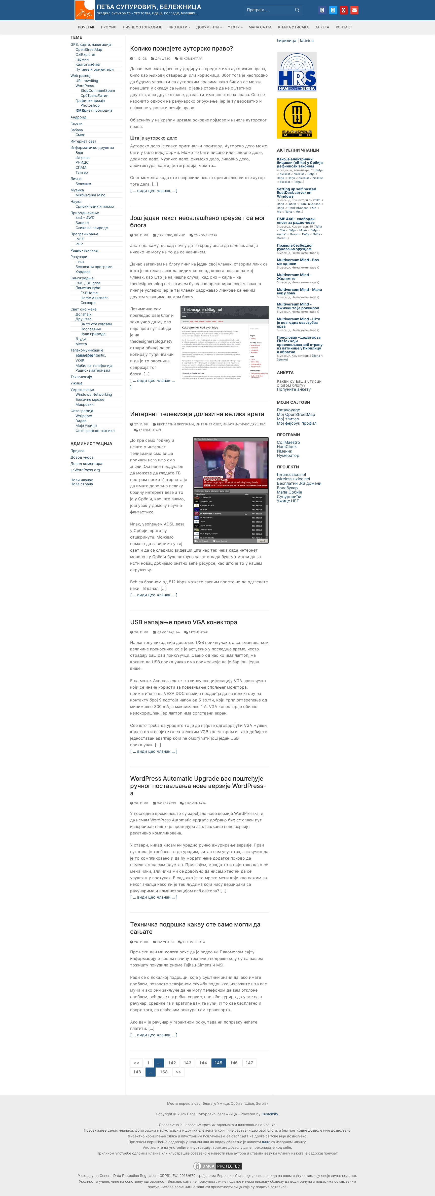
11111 (317, 200)
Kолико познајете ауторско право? (181, 48)
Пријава (77, 452)
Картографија (88, 65)
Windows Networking (94, 395)
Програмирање (84, 235)
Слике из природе (92, 229)
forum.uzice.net (291, 474)
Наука (75, 202)
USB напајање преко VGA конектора (183, 622)
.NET (80, 240)
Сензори (88, 303)
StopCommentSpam (98, 91)
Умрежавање (82, 390)
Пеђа (319, 170)
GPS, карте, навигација (90, 45)
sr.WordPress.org (85, 471)
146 (234, 1062)
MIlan (303, 230)
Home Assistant (94, 299)
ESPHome (89, 294)
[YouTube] (344, 10)
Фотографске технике (95, 431)
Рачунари (165, 942)
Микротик (85, 405)
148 (137, 1071)
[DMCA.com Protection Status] (217, 1170)
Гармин (82, 60)
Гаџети (76, 124)
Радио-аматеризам (93, 371)
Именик (284, 451)
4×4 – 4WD (85, 218)
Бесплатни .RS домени (299, 483)
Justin (292, 204)
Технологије (81, 378)
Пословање (91, 330)
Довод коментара (86, 464)
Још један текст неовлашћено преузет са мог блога (198, 221)
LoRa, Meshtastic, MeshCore (91, 356)
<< (136, 1062)
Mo (314, 208)
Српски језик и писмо (95, 207)
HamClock (287, 446)
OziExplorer (85, 55)
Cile (282, 230)
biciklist (285, 174)
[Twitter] (333, 10)
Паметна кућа (88, 289)
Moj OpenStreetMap (296, 414)
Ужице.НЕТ (288, 500)
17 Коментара (150, 430)
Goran (294, 234)
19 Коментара (193, 942)
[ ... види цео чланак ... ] (153, 190)
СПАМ (81, 168)
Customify (270, 1114)
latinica (307, 40)
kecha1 (281, 234)
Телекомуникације (86, 351)
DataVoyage (288, 409)
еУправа (83, 158)
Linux (80, 262)
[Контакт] (354, 10)
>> (179, 1071)
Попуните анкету (294, 389)
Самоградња (168, 632)
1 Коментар (198, 632)
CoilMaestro (288, 442)
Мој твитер (288, 418)
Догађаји (84, 315)
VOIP (80, 361)
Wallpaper (84, 417)
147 (249, 1062)
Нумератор (288, 455)
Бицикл (82, 224)
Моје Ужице (86, 426)
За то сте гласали (96, 325)
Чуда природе (93, 335)
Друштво (163, 58)
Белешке (83, 185)
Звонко (282, 359)
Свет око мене (83, 310)
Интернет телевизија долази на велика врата (197, 414)
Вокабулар (287, 487)
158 (164, 1071)
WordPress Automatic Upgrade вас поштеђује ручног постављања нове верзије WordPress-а (198, 786)
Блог (80, 153)
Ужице (76, 384)
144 (203, 1062)
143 (188, 1062)
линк (266, 1142)
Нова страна (81, 484)
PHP (79, 245)
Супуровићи (289, 496)
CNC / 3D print (88, 284)
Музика (77, 191)
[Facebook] (322, 10)
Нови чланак (81, 480)
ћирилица (286, 40)
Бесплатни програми (175, 424)
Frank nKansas (310, 204)
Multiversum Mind (90, 196)
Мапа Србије (289, 492)
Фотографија (81, 412)
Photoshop (90, 106)
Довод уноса (81, 458)
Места (81, 345)
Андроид (78, 118)
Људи (81, 340)
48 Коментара (190, 58)
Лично (180, 235)
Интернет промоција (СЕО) (94, 111)
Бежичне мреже (90, 400)
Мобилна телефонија (94, 366)
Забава (76, 131)
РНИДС (82, 163)
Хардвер (83, 273)
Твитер (82, 173)
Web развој (80, 76)
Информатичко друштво (244, 424)
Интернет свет (208, 424)
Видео (81, 422)
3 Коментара (195, 803)
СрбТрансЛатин (94, 96)
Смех (80, 136)
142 (172, 1062)
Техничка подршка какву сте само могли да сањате (195, 928)
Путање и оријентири (95, 70)
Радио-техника (84, 251)
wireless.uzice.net (293, 478)
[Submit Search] (297, 10)
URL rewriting (87, 81)
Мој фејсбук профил (296, 423)
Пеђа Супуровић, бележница (149, 7)
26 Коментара (205, 235)
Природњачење (84, 214)
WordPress (166, 803)
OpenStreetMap (89, 50)
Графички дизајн (90, 101)
